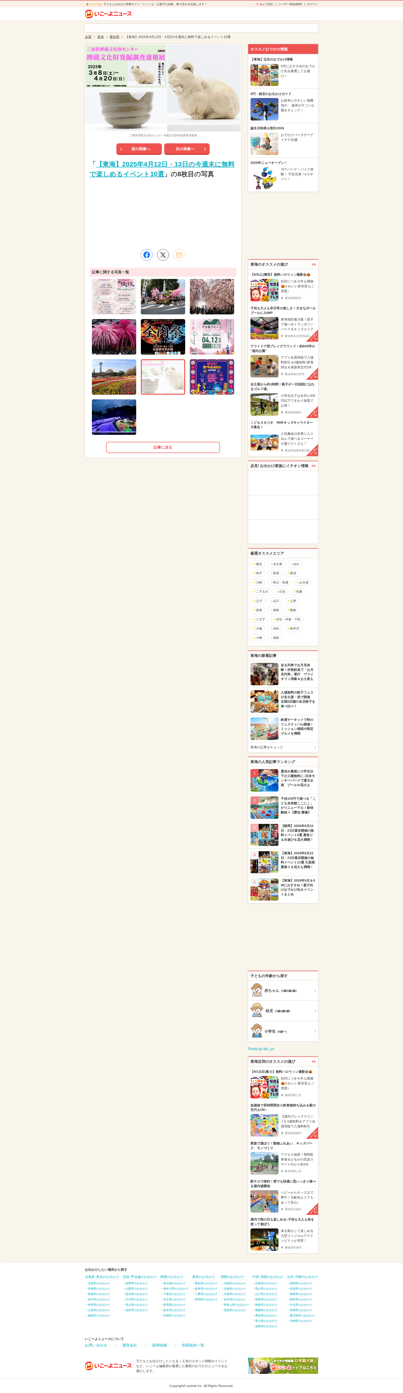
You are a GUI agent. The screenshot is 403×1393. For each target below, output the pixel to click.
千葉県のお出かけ (174, 1294)
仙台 (296, 564)
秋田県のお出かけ (99, 1304)
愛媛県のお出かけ (266, 1310)
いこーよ (96, 4)
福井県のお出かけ (136, 1310)
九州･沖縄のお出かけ (302, 1277)
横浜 (259, 564)
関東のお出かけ (171, 1277)
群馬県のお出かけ (174, 1304)
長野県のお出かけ (136, 1283)
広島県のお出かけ (266, 1283)
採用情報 (159, 1345)
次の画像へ (185, 149)
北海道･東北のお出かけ (102, 1277)
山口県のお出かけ (266, 1294)
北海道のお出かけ (99, 1283)
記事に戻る (163, 447)
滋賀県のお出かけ (235, 1310)
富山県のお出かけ (136, 1304)
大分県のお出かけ (301, 1304)
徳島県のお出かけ (266, 1326)
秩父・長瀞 (280, 582)
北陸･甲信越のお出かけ (140, 1277)
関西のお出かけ (232, 1277)
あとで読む (267, 4)
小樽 (259, 638)
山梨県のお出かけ (136, 1288)
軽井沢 (294, 628)
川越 (259, 628)
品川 (276, 601)
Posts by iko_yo (261, 1049)
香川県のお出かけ (266, 1321)
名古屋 (277, 564)
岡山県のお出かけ (266, 1288)
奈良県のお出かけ (235, 1299)
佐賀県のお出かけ (301, 1288)
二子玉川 (262, 591)
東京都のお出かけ (174, 1283)
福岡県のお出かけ (301, 1283)
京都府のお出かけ (235, 1288)
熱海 (259, 610)
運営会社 (129, 1345)
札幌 (299, 591)
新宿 (276, 573)
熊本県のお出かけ (301, 1299)
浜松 (276, 628)
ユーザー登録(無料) (290, 4)
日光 (282, 591)
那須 (293, 573)
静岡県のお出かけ (206, 1299)
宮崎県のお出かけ (301, 1310)
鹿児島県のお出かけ (302, 1315)
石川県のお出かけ (136, 1299)
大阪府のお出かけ (235, 1283)
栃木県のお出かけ (174, 1310)
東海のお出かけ (203, 1277)
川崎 (259, 582)
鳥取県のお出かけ (266, 1299)
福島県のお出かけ (99, 1315)
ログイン (312, 4)
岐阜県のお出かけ (206, 1288)
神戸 (259, 573)
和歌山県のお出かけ (236, 1304)
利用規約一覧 (193, 1345)
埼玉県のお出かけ (174, 1299)
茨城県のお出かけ (174, 1315)
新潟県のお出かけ (136, 1294)
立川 (259, 601)
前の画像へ (141, 149)
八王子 (260, 619)
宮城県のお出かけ (99, 1288)
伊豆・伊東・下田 (288, 619)
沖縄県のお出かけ (301, 1321)
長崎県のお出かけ (301, 1294)
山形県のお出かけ (99, 1310)
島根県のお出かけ (266, 1304)
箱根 (276, 610)
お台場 (303, 582)
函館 (276, 638)
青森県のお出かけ (99, 1294)
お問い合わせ (96, 1345)
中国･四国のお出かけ (267, 1277)
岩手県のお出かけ (99, 1299)
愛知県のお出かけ (206, 1283)
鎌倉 (293, 610)
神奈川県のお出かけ (175, 1288)
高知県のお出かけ (266, 1315)
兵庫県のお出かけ (235, 1294)
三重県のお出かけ (206, 1294)
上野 (293, 601)
